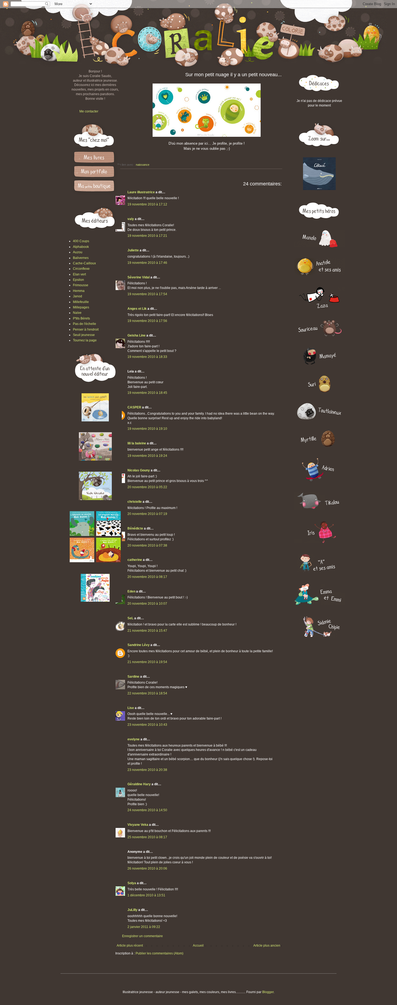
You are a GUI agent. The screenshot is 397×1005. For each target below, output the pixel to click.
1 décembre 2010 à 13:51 (146, 895)
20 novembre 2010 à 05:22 (147, 487)
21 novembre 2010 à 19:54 (147, 662)
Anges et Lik (137, 309)
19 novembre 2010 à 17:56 (147, 321)
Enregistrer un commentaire (142, 936)
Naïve (77, 313)
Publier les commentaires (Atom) (159, 953)
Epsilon (78, 280)
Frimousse (80, 285)
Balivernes (81, 258)
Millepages (81, 307)
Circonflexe (81, 269)
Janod (77, 296)
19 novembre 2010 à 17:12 (147, 204)
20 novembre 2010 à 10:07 (147, 603)
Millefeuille (81, 302)
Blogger (268, 992)
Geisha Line (136, 335)
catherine (134, 560)
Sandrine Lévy (138, 645)
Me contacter (88, 111)
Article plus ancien (266, 945)
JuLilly (132, 910)
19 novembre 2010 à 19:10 (147, 429)
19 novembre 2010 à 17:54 (147, 294)
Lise (130, 708)
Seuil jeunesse (84, 335)
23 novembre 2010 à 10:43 (147, 725)
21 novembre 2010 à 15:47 (147, 631)
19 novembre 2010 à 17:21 (147, 236)
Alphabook (81, 247)
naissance (142, 164)
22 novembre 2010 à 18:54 (147, 693)
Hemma (79, 291)
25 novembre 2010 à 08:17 (147, 837)
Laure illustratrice (141, 192)
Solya (131, 883)
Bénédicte (135, 528)
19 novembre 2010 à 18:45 (147, 393)
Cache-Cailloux (84, 263)
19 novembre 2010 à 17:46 (147, 263)
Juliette (133, 250)
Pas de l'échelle (84, 324)
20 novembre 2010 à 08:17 (147, 577)
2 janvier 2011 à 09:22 (143, 927)
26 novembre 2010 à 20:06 (147, 868)
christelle (134, 502)
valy (130, 219)
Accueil (198, 945)
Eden (131, 591)
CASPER (134, 407)
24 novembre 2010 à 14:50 (147, 810)
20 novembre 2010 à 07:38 (147, 545)
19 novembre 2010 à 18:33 (147, 357)
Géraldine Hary (139, 784)
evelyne (133, 739)
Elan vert (79, 274)
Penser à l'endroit (86, 329)
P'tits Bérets (81, 318)
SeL (130, 618)
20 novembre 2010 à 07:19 (147, 514)
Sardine (133, 676)
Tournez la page (85, 340)
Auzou (77, 252)
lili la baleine (136, 443)
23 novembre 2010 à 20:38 (147, 770)
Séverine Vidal (138, 277)
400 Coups (81, 241)
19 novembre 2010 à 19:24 (147, 456)
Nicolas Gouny (138, 470)
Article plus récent (130, 945)
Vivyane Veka (137, 825)
